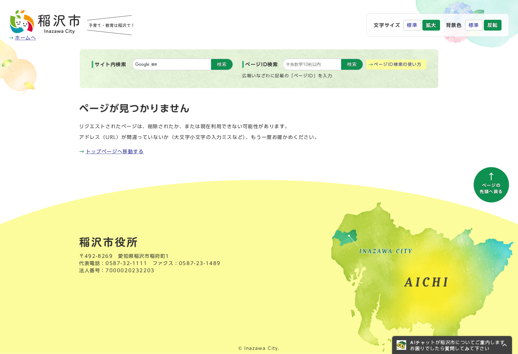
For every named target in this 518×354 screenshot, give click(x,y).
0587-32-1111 (126, 263)
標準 (412, 25)
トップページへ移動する (115, 151)
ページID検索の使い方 (398, 64)
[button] (452, 345)
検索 (222, 64)
